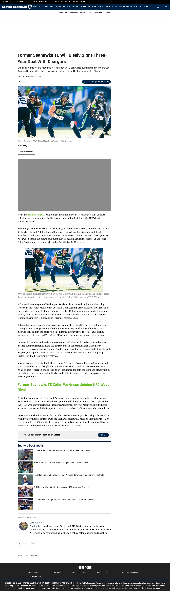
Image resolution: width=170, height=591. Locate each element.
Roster (82, 13)
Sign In (165, 7)
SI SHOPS (55, 2)
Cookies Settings (34, 577)
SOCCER (43, 7)
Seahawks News (32, 555)
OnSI (66, 13)
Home (60, 13)
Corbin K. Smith (24, 76)
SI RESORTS (44, 2)
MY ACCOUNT (66, 2)
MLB (58, 7)
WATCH (137, 7)
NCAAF (66, 7)
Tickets (107, 13)
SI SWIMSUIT (21, 2)
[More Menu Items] (151, 6)
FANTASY (85, 7)
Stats (89, 13)
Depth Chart (98, 13)
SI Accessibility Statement (132, 573)
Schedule (74, 13)
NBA (52, 7)
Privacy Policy (32, 573)
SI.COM (5, 2)
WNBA (75, 7)
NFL (35, 7)
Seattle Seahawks (26, 152)
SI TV (145, 7)
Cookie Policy (56, 573)
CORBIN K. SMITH (37, 523)
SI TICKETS (32, 2)
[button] (98, 7)
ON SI (12, 2)
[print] (33, 543)
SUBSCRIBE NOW (80, 2)
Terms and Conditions (103, 573)
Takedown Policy (78, 573)
